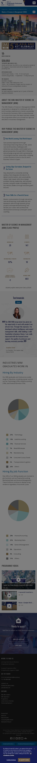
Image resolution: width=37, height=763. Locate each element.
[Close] (34, 749)
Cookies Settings (11, 760)
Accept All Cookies (24, 760)
